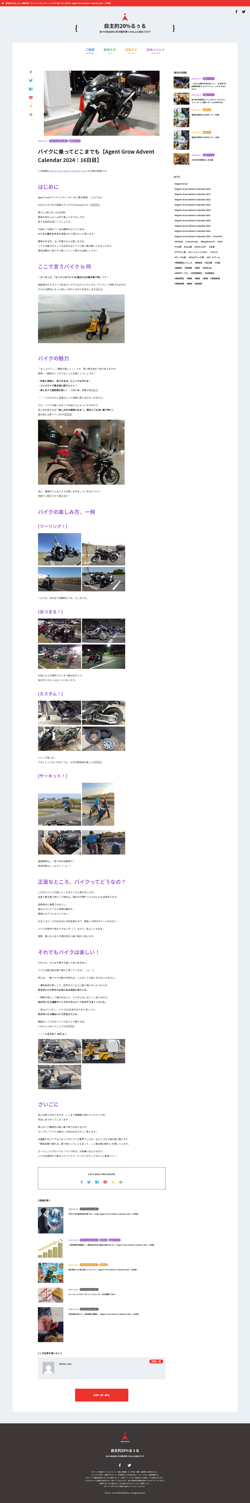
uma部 (188, 246)
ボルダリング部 (197, 257)
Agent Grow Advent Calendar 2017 (193, 194)
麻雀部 (199, 283)
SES (221, 241)
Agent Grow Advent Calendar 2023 (193, 225)
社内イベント (156, 50)
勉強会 (199, 262)
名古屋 (209, 262)
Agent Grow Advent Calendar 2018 (193, 199)
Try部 (178, 246)
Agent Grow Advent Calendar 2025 (193, 236)
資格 (206, 278)
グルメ (215, 252)
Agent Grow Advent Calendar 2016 (193, 188)
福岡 (190, 278)
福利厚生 (180, 278)
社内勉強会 (197, 273)
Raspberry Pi (208, 241)
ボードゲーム (214, 257)
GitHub (179, 241)
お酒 (212, 246)
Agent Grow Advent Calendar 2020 (193, 210)
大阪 (218, 262)
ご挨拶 (89, 50)
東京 (198, 267)
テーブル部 (181, 257)
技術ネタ (110, 50)
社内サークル (182, 273)
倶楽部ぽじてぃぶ (184, 262)
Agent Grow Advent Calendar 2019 (193, 204)
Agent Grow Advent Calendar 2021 (193, 215)
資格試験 (180, 283)
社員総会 (210, 273)
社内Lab (208, 267)
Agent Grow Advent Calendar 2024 (68, 171)
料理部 (189, 267)
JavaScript (192, 241)
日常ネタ (131, 50)
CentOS (218, 236)
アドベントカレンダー (58, 141)
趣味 (190, 283)
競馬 (198, 278)
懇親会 (179, 267)
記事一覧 (156, 1361)
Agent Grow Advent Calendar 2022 (193, 220)
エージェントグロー (199, 252)
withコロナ (201, 246)
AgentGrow (182, 183)
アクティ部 (181, 252)
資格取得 (216, 278)
